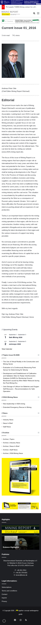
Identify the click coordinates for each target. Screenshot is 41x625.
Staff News (7, 427)
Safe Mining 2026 (15, 337)
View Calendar (7, 349)
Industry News (8, 420)
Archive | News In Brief (11, 446)
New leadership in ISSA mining (14, 404)
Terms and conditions (9, 591)
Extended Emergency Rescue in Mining (17, 407)
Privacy (4, 601)
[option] (20, 537)
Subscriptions (6, 587)
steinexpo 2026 (15, 344)
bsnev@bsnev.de (21, 575)
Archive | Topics (8, 439)
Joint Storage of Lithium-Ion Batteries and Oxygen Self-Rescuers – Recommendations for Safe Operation (21, 389)
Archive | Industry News (11, 443)
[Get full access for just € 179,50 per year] (20, 506)
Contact (4, 594)
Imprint (4, 598)
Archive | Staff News (10, 450)
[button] (4, 621)
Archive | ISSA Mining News (13, 453)
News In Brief (8, 423)
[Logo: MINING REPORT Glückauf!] (11, 13)
